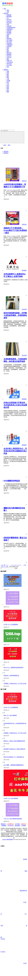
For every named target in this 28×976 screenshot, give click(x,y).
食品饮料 (9, 38)
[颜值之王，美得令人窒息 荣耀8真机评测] (4, 738)
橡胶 (8, 37)
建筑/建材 (9, 16)
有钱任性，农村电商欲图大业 (11, 675)
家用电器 (9, 54)
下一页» (6, 566)
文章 (8, 11)
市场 (8, 71)
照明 (8, 51)
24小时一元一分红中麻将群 (11, 798)
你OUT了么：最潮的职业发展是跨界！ (14, 667)
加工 (8, 49)
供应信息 (6, 13)
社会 (8, 83)
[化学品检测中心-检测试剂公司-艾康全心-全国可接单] (13, 270)
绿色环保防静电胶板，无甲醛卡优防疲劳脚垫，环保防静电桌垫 (15, 315)
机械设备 (9, 15)
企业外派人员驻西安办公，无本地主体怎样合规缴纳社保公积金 (15, 451)
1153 (24, 565)
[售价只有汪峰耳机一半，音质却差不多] (4, 754)
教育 (8, 87)
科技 (8, 82)
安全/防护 (9, 22)
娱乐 (8, 90)
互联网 (8, 80)
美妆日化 (9, 55)
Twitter (25, 963)
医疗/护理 (9, 41)
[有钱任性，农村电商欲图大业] (4, 672)
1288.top (4, 839)
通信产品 (9, 52)
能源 (8, 48)
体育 (8, 88)
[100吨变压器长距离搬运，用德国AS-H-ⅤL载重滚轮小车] (13, 180)
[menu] (1, 1)
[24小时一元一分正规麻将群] (13, 621)
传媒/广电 (9, 60)
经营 (8, 72)
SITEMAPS (11, 825)
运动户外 (9, 57)
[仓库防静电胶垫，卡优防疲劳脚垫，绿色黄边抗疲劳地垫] (13, 355)
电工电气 (9, 19)
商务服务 (9, 32)
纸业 (8, 66)
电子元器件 (10, 40)
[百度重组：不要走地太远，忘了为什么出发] (4, 681)
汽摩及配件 (10, 44)
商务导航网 (10, 839)
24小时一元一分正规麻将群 (11, 624)
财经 (8, 77)
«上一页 (3, 565)
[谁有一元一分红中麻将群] (4, 712)
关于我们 (17, 824)
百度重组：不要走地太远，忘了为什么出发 (15, 683)
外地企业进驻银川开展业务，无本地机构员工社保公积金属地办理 (15, 405)
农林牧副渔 (10, 29)
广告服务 (23, 825)
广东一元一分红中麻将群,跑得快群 (13, 818)
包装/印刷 (9, 43)
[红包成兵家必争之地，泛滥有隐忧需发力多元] (4, 720)
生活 (8, 85)
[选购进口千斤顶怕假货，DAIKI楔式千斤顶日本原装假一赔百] (13, 224)
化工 (8, 18)
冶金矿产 (9, 33)
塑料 (8, 35)
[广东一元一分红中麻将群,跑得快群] (13, 816)
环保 (8, 24)
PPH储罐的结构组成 (12, 481)
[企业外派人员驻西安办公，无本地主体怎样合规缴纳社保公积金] (13, 445)
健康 (8, 91)
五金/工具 (9, 21)
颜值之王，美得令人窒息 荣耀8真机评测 (14, 741)
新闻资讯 (6, 69)
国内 (8, 74)
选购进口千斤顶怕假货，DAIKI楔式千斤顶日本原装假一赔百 (15, 230)
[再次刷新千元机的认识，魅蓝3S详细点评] (4, 746)
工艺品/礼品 (10, 62)
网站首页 (3, 824)
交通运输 (9, 30)
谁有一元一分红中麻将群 (10, 715)
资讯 (8, 10)
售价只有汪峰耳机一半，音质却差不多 (14, 757)
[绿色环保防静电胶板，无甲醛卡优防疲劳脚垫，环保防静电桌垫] (13, 309)
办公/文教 (9, 65)
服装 (8, 59)
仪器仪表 (9, 26)
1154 (2, 566)
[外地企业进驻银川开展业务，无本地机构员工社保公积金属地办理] (13, 399)
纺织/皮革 (9, 63)
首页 (5, 8)
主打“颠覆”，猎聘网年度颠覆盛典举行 (14, 765)
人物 (8, 79)
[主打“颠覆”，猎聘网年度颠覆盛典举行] (4, 762)
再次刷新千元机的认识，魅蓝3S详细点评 (14, 749)
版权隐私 (3, 825)
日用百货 (9, 46)
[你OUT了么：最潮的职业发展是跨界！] (4, 664)
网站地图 (17, 825)
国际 (8, 76)
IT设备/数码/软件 (11, 27)
